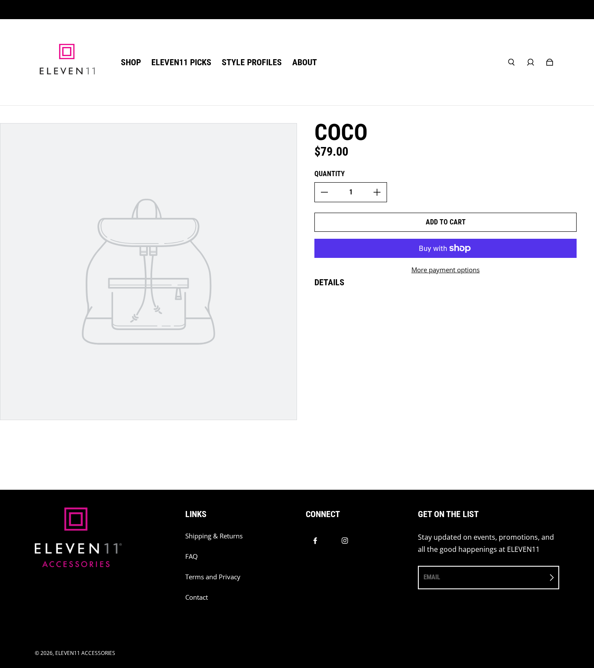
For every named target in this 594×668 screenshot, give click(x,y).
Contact (196, 597)
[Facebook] (315, 540)
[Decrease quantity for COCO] (324, 192)
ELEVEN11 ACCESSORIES (85, 653)
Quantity (329, 174)
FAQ (191, 556)
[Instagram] (344, 540)
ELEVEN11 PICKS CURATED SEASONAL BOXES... (297, 9)
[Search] (511, 62)
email (432, 577)
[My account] (530, 62)
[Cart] (549, 62)
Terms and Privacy (212, 576)
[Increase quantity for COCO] (377, 192)
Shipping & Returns (214, 536)
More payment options (445, 269)
